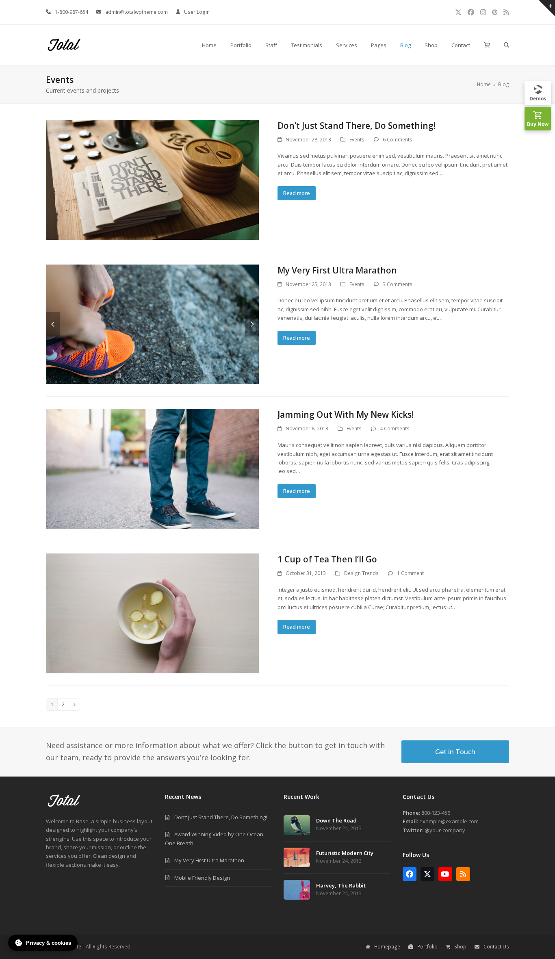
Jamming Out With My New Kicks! (346, 414)
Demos (537, 98)
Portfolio (427, 946)
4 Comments (395, 428)
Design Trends (361, 573)
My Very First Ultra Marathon (337, 270)
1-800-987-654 (71, 12)
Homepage (387, 946)
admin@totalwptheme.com (136, 12)
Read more (296, 193)
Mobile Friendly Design (202, 877)
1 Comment (410, 573)
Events (356, 139)
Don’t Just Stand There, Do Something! (357, 125)
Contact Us (496, 946)
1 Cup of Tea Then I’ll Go (327, 559)
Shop (460, 946)
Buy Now (537, 124)
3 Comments (397, 284)
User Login (197, 12)
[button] (487, 45)
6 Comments (397, 139)
